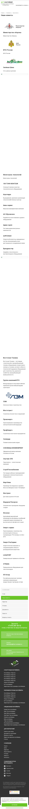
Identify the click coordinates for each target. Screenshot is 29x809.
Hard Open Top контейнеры (11, 715)
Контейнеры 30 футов (9, 676)
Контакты (6, 757)
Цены (5, 747)
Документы (5, 609)
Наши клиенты (6, 597)
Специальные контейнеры (12, 706)
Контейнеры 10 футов (9, 672)
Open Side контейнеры (9, 713)
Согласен (14, 804)
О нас (3, 594)
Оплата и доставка (9, 731)
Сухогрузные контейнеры (11, 670)
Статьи (6, 739)
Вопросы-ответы (6, 617)
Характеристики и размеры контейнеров (14, 686)
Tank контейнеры (8, 721)
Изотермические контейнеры (11, 723)
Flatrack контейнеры (9, 717)
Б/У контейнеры (8, 684)
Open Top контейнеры (9, 711)
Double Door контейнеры (10, 709)
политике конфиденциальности (13, 801)
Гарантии (4, 601)
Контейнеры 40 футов (9, 678)
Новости (4, 613)
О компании (7, 743)
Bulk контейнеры (8, 719)
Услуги (5, 746)
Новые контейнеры (9, 682)
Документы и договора (10, 733)
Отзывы (4, 605)
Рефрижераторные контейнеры (13, 690)
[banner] (14, 663)
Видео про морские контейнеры (12, 737)
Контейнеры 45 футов (9, 680)
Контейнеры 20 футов (9, 674)
